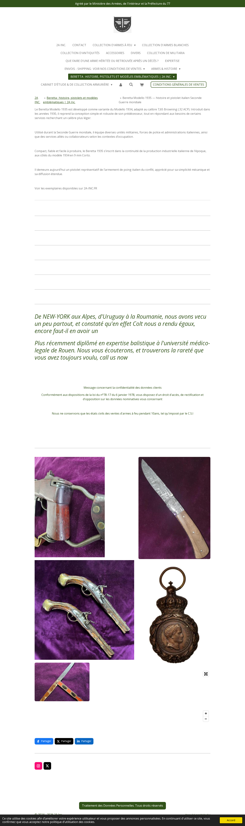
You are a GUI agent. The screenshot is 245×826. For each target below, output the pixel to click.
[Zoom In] (206, 713)
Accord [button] (231, 820)
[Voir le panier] (141, 85)
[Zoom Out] (206, 719)
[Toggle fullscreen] (206, 674)
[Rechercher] (131, 84)
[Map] (174, 696)
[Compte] (120, 85)
